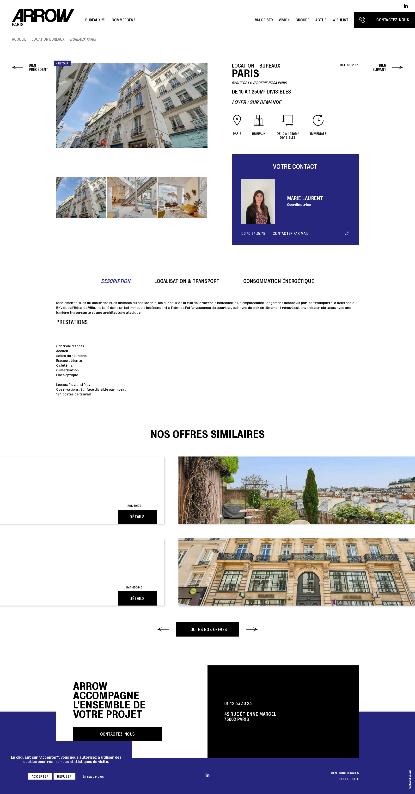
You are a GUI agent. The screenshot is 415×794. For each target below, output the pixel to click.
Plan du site (349, 779)
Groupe (302, 20)
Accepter (40, 776)
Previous (62, 119)
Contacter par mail (291, 233)
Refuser (64, 776)
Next (202, 119)
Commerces (123, 20)
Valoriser (264, 20)
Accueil (19, 39)
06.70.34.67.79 (253, 233)
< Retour (62, 63)
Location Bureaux (48, 39)
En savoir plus (93, 776)
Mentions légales (344, 773)
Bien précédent (38, 67)
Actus (321, 20)
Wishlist (340, 20)
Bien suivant (379, 67)
